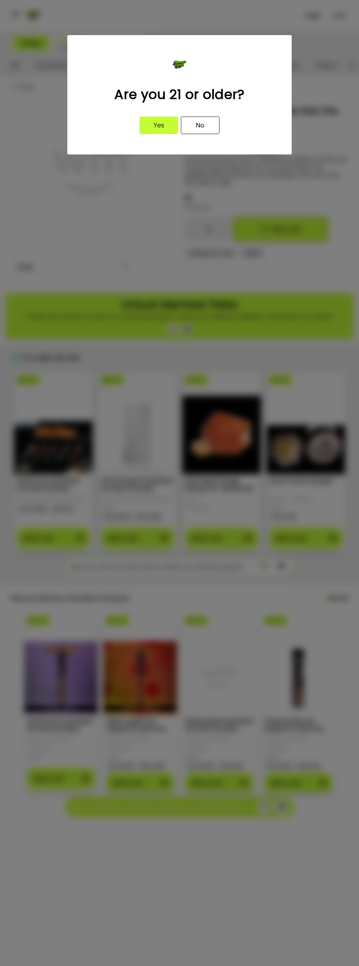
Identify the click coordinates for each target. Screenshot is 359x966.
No (200, 125)
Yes (159, 125)
